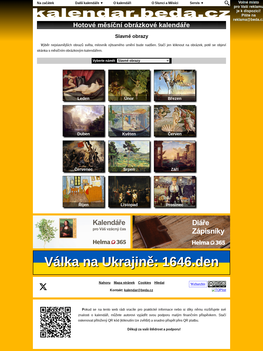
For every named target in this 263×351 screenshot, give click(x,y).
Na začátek (45, 3)
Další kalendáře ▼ (89, 3)
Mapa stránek (124, 282)
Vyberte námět (104, 60)
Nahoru (105, 282)
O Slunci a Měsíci (165, 3)
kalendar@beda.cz (138, 290)
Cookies (144, 282)
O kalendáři (122, 3)
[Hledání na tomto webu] (227, 3)
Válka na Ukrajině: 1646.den (131, 261)
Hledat (159, 282)
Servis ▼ (197, 3)
